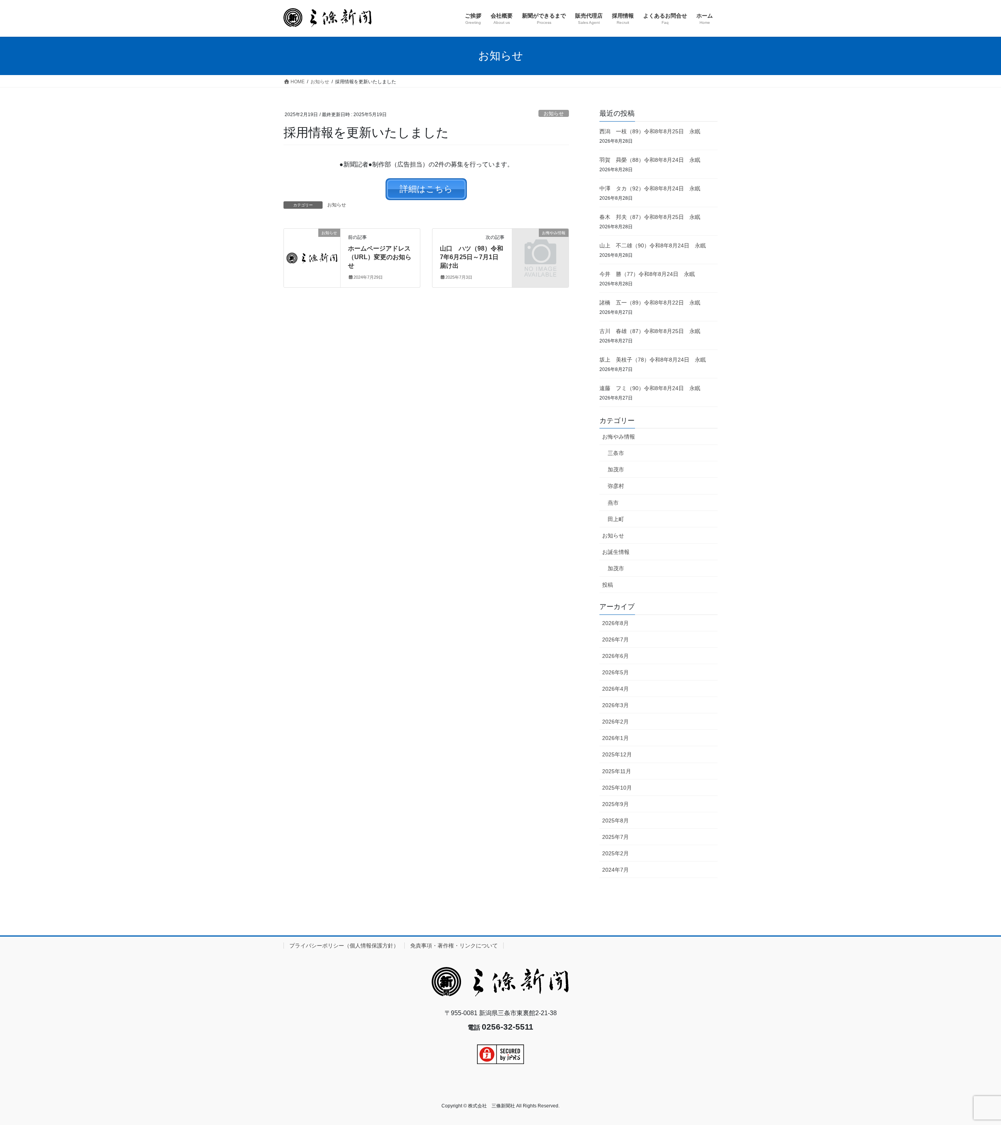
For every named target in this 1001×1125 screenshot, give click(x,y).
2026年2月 (615, 721)
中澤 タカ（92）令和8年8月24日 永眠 (649, 188)
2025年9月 (615, 804)
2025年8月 (615, 820)
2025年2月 (615, 853)
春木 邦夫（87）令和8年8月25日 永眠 (649, 217)
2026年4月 (615, 689)
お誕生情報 (616, 552)
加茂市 (616, 469)
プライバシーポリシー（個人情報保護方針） (344, 945)
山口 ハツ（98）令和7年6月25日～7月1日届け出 (471, 257)
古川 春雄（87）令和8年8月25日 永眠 (649, 331)
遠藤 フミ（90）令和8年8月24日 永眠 (649, 388)
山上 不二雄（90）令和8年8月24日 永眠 (652, 245)
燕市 (613, 503)
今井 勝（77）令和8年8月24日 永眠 (647, 274)
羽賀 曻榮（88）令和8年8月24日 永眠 (649, 160)
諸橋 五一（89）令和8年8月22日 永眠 (649, 302)
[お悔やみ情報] (540, 245)
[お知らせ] (312, 257)
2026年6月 (615, 656)
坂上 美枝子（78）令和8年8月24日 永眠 (652, 359)
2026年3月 (615, 705)
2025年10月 (617, 788)
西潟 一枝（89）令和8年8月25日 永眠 (649, 131)
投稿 (607, 585)
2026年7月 (615, 639)
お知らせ (554, 113)
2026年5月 (615, 672)
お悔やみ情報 (618, 437)
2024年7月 (615, 870)
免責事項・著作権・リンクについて (454, 945)
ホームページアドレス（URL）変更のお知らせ (379, 257)
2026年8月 (615, 623)
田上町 (616, 519)
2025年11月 (616, 771)
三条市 (616, 453)
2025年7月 (615, 837)
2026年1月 (615, 738)
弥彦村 (616, 486)
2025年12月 (617, 754)
